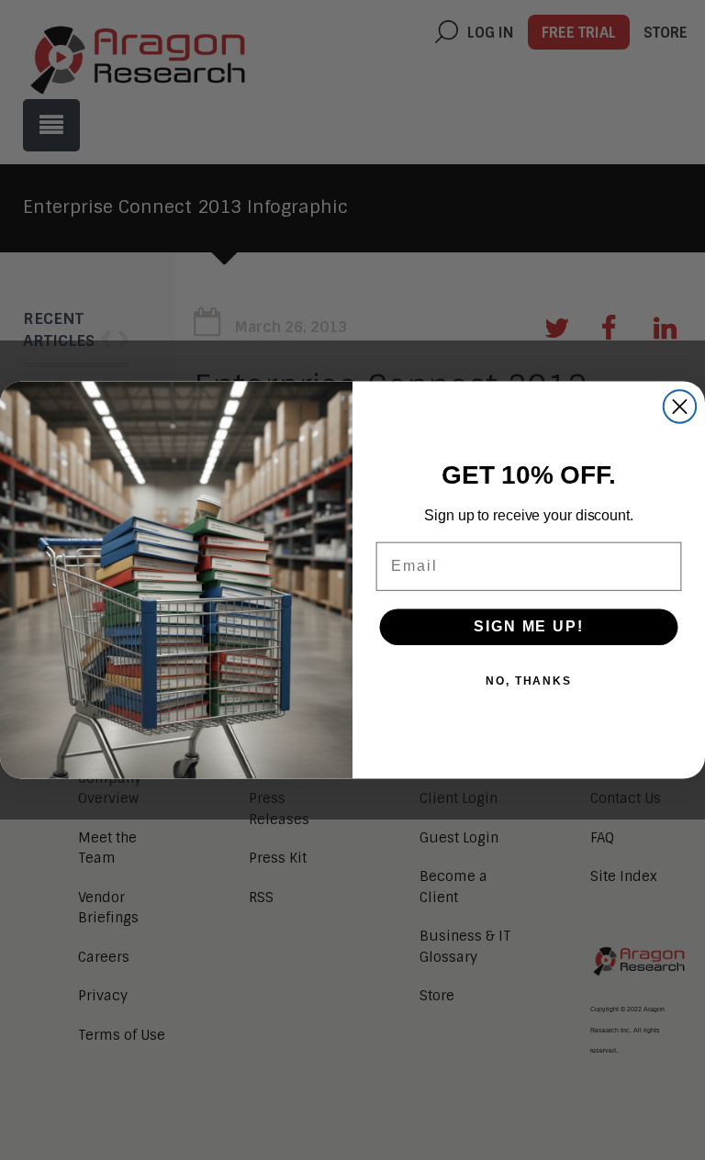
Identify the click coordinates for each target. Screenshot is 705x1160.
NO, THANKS (529, 681)
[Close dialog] (680, 406)
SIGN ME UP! (528, 626)
